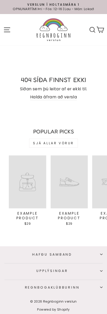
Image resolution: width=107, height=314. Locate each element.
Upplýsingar (52, 271)
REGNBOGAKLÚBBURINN (52, 287)
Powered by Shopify (53, 309)
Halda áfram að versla (53, 97)
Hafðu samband (52, 254)
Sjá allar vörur (53, 143)
